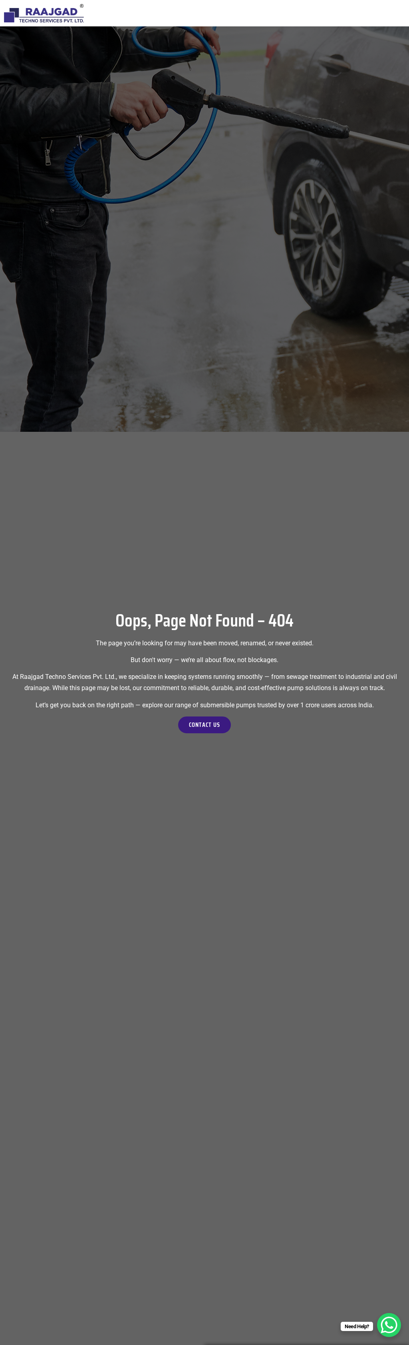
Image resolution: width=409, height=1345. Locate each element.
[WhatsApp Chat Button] (389, 1325)
